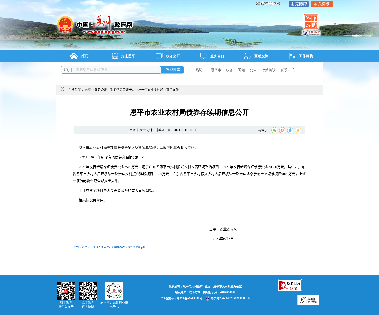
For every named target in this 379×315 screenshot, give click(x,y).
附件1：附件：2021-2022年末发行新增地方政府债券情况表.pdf (109, 247)
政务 (229, 70)
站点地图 (180, 292)
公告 (253, 70)
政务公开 (101, 89)
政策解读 (269, 70)
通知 (241, 70)
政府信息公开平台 (122, 89)
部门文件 (172, 89)
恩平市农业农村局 (150, 89)
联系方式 (288, 70)
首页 (88, 89)
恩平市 (216, 70)
